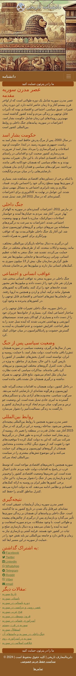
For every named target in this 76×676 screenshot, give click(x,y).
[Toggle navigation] (68, 76)
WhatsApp (12, 566)
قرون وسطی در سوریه (16, 616)
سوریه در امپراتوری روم (17, 638)
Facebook (12, 552)
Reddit (10, 575)
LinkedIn (11, 561)
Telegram (11, 570)
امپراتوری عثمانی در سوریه (18, 620)
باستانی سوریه (11, 598)
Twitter (10, 557)
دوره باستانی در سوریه (16, 602)
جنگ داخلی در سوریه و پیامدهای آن (23, 634)
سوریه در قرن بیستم (14, 625)
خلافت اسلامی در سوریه (17, 642)
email (9, 584)
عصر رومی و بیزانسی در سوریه (21, 607)
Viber (9, 579)
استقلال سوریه (11, 629)
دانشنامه (9, 76)
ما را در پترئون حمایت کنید (38, 83)
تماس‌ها (38, 668)
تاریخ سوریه (9, 594)
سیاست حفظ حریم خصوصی (38, 661)
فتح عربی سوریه (12, 611)
